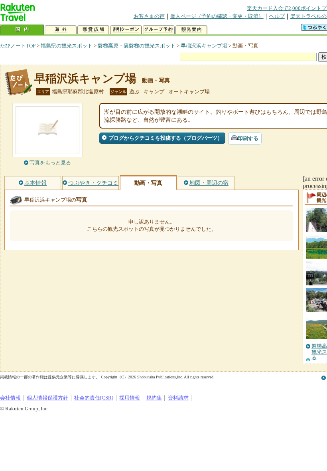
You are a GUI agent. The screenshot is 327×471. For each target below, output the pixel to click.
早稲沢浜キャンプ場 (204, 46)
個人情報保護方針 (47, 398)
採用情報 (129, 398)
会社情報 (10, 398)
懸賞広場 (93, 30)
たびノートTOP (17, 46)
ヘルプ (277, 16)
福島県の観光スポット (67, 46)
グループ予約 (159, 30)
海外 (61, 30)
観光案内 (191, 30)
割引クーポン (126, 30)
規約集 (154, 398)
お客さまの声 (149, 16)
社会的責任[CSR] (93, 398)
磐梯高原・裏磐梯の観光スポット (136, 46)
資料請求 (178, 398)
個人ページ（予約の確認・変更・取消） (217, 16)
